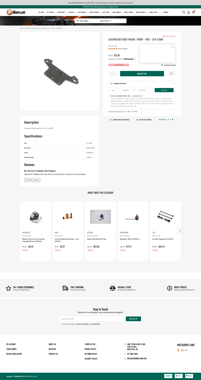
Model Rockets (141, 12)
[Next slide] (180, 231)
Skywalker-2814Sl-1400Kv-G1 (130, 235)
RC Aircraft (61, 12)
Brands (166, 12)
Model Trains (128, 12)
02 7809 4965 (132, 354)
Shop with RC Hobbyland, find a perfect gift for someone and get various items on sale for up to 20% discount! (100, 3)
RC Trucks (50, 12)
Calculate (164, 90)
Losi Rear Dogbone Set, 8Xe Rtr (162, 235)
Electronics (82, 12)
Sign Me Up (133, 319)
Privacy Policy (95, 324)
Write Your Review (122, 49)
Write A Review (33, 180)
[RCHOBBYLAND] (16, 12)
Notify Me (142, 73)
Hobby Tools (153, 12)
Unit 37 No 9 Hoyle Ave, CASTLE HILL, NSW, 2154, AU (136, 346)
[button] (188, 12)
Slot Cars (105, 12)
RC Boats (71, 12)
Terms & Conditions (82, 324)
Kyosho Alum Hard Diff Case (96, 235)
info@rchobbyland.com (136, 358)
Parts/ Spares (94, 12)
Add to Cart (35, 256)
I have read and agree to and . (80, 324)
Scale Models (116, 12)
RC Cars (41, 12)
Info (135, 59)
